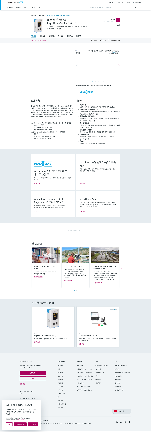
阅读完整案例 (38, 277)
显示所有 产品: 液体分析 (38, 40)
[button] (33, 373)
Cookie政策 (21, 420)
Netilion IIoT (61, 393)
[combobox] (138, 2)
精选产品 (60, 400)
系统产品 (60, 386)
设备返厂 (98, 383)
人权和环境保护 (119, 390)
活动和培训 (118, 379)
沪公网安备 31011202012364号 (81, 423)
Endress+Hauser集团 (121, 366)
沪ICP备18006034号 (65, 423)
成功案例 (117, 383)
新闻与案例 (118, 376)
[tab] (34, 36)
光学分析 (60, 390)
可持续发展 (118, 386)
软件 (59, 397)
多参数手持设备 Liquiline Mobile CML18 (59, 15)
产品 (80, 333)
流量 (59, 369)
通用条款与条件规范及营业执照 (48, 423)
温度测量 (60, 379)
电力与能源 (80, 383)
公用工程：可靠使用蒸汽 (84, 390)
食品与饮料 (80, 366)
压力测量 (61, 383)
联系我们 (128, 2)
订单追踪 (98, 379)
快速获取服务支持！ (102, 366)
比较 (118, 25)
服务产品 (60, 407)
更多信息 (37, 183)
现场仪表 (33, 15)
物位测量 (60, 372)
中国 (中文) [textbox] (138, 2)
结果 (35, 333)
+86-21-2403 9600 (29, 398)
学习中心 (98, 376)
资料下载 (120, 2)
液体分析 (42, 15)
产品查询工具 (111, 2)
